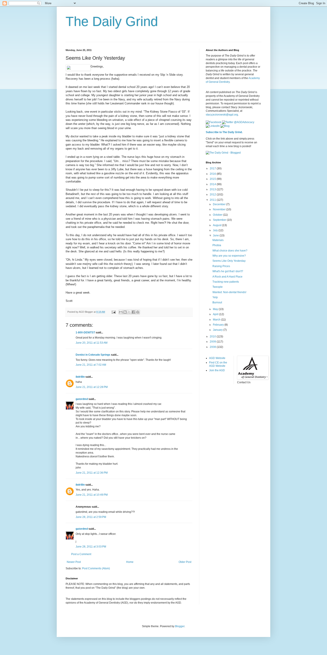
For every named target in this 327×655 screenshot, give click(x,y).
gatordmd (82, 399)
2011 (213, 199)
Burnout (217, 302)
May (216, 309)
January (218, 329)
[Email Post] (113, 311)
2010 (213, 336)
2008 (213, 347)
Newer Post (74, 562)
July (215, 230)
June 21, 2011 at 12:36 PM (92, 472)
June (216, 235)
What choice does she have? (229, 250)
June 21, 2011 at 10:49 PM (92, 494)
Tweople (217, 286)
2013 (213, 189)
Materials (218, 240)
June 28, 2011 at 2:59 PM (91, 517)
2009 (213, 341)
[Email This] (121, 312)
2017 (213, 168)
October (218, 214)
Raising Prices (221, 266)
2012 (213, 194)
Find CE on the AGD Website (218, 364)
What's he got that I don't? (227, 271)
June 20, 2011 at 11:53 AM (91, 342)
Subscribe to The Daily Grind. (224, 132)
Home (129, 562)
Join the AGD (217, 370)
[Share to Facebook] (133, 312)
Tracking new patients (225, 281)
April (216, 314)
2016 (213, 173)
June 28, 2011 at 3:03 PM (91, 546)
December (219, 204)
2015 (213, 178)
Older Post (185, 562)
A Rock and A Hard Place (227, 276)
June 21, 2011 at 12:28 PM (92, 387)
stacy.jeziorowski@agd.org (222, 114)
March (217, 319)
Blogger (179, 626)
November (219, 209)
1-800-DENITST (85, 332)
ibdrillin (80, 376)
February (218, 324)
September (220, 219)
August (217, 225)
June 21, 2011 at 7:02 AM (91, 364)
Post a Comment (81, 554)
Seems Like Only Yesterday (229, 260)
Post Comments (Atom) (96, 568)
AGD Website (217, 358)
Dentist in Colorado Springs (93, 354)
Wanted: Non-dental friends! (229, 292)
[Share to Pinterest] (137, 312)
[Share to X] (129, 312)
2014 (213, 184)
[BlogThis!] (125, 312)
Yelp (215, 297)
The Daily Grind (112, 21)
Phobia (216, 245)
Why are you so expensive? (229, 255)
